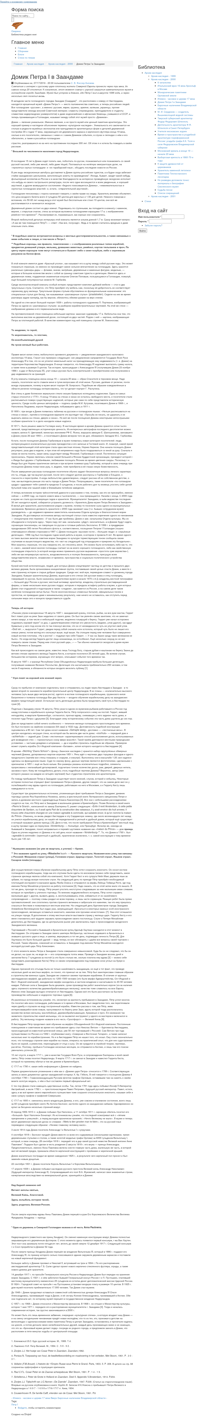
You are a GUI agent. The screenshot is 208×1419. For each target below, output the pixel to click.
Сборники (23, 51)
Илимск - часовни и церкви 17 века (176, 98)
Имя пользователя (149, 216)
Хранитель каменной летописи (174, 170)
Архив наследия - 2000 (60, 63)
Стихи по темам (26, 57)
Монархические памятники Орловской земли (172, 94)
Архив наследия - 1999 (163, 76)
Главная (22, 47)
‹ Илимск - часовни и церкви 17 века (30, 1397)
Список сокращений (168, 193)
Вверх (54, 1397)
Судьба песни (165, 189)
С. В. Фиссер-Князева (82, 83)
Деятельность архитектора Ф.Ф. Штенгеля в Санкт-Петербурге (175, 126)
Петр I (14, 1404)
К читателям (164, 82)
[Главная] (17, 25)
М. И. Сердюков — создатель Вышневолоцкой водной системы (175, 113)
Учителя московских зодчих (172, 131)
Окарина (16, 31)
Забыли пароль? (153, 225)
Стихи (148, 201)
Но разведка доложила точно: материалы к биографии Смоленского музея (173, 183)
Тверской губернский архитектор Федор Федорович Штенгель (175, 120)
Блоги (21, 54)
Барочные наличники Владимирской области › (82, 1397)
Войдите (22, 1407)
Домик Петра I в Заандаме (172, 102)
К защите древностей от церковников (170, 165)
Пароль (143, 221)
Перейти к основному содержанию (18, 1)
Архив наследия (35, 63)
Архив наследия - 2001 (163, 196)
